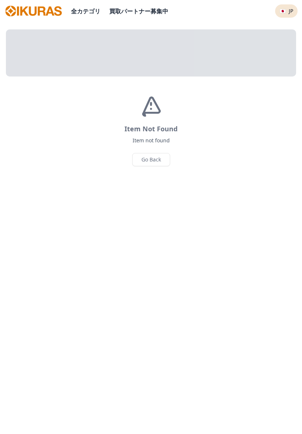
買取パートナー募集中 (138, 11)
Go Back (151, 159)
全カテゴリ (86, 11)
